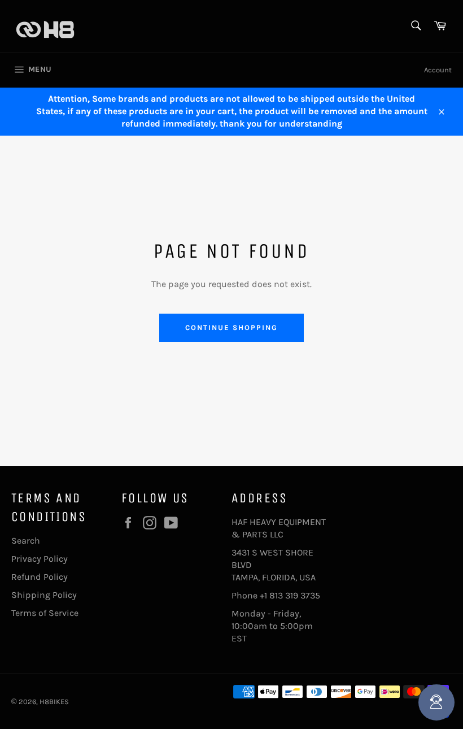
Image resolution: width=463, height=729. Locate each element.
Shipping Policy (44, 594)
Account (438, 70)
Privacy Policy (39, 558)
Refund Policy (39, 576)
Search (25, 540)
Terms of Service (44, 613)
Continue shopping (231, 327)
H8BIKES (54, 701)
